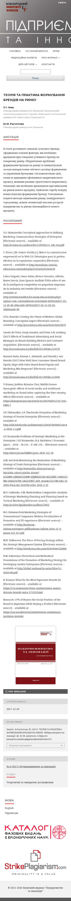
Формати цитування (20, 745)
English (9, 808)
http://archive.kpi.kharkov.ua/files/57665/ (26, 504)
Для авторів (26, 64)
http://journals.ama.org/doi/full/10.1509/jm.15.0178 (31, 348)
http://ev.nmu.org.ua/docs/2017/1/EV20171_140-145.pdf (33, 244)
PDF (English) (17, 691)
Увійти (62, 2)
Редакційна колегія (24, 57)
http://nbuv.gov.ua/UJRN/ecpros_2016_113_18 (28, 452)
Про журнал (50, 57)
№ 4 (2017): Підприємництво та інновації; (31, 766)
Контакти (48, 64)
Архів (56, 51)
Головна (15, 51)
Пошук (35, 78)
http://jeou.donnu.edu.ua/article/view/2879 (41, 325)
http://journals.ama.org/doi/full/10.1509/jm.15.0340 (31, 376)
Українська (11, 813)
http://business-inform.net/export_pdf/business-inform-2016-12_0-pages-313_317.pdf (32, 528)
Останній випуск (36, 51)
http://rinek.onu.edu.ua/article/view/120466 (42, 548)
